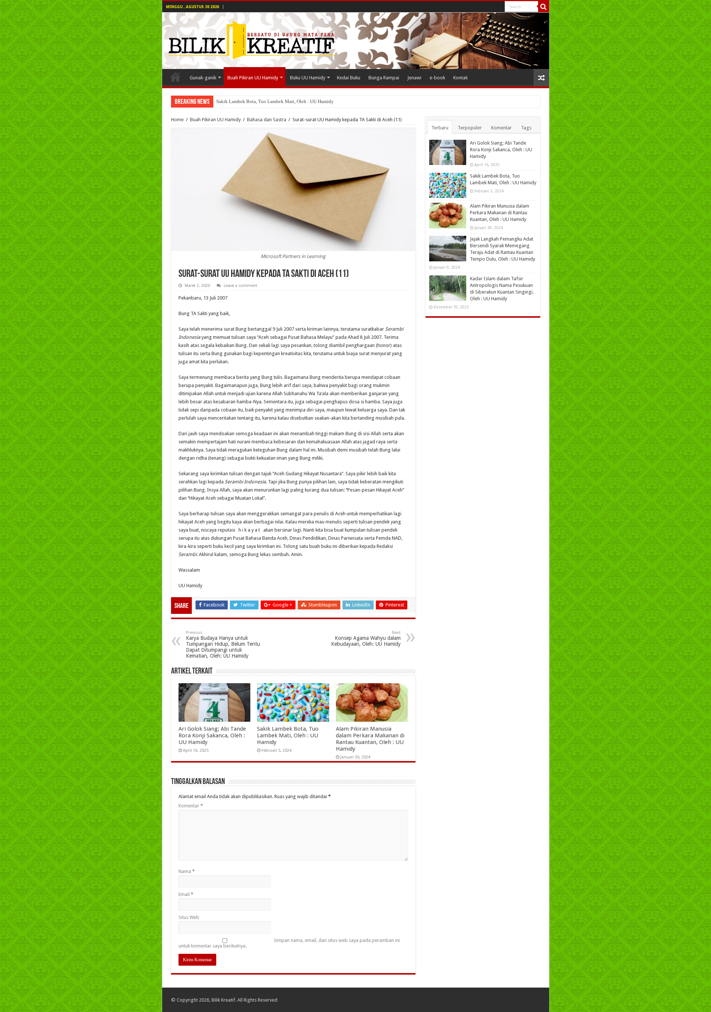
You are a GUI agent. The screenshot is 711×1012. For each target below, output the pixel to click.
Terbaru (439, 127)
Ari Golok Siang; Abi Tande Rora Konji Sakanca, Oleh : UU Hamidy (212, 735)
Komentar (190, 805)
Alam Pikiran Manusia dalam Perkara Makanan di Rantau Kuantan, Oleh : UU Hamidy (370, 738)
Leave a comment (240, 285)
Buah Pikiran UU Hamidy (252, 77)
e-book (437, 77)
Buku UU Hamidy (307, 77)
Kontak (460, 77)
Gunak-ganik (203, 77)
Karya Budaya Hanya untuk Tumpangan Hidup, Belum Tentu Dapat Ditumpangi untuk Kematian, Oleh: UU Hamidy (223, 644)
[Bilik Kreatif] (355, 41)
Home (177, 119)
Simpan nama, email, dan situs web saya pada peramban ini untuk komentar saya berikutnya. (289, 943)
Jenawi (414, 77)
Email (185, 894)
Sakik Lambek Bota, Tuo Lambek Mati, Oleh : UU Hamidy (275, 101)
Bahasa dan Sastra (266, 119)
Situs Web (188, 917)
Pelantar (175, 77)
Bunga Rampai (383, 77)
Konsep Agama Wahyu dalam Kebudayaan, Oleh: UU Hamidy (366, 638)
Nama (186, 871)
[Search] (543, 6)
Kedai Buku (348, 77)
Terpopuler (470, 127)
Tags (526, 127)
